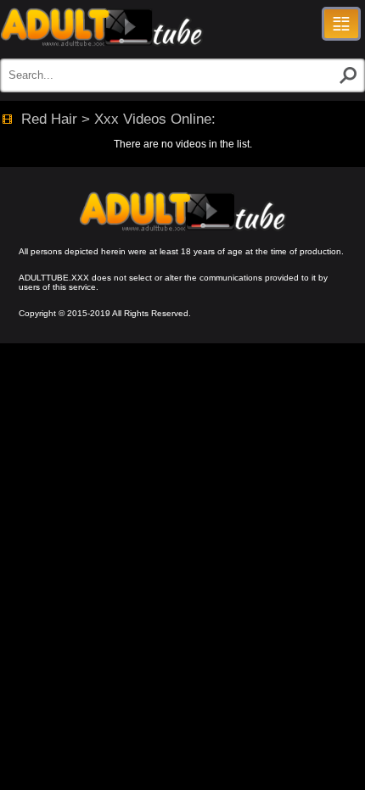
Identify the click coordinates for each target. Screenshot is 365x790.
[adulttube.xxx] (102, 27)
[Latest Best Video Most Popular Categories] (341, 24)
